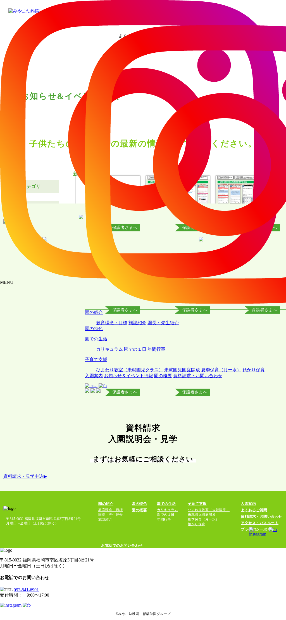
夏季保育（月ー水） (221, 369)
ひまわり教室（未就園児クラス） (129, 369)
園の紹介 (94, 312)
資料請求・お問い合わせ (197, 375)
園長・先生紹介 (163, 322)
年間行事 (156, 349)
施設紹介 (137, 322)
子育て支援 (96, 359)
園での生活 (96, 338)
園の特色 (94, 328)
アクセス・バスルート (259, 523)
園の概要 (163, 375)
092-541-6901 (26, 589)
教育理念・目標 (111, 322)
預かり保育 (253, 369)
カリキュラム (109, 349)
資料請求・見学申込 (25, 476)
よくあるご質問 (254, 510)
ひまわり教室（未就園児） (209, 510)
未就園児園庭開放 (182, 369)
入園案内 (94, 375)
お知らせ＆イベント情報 (128, 375)
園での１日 (135, 349)
